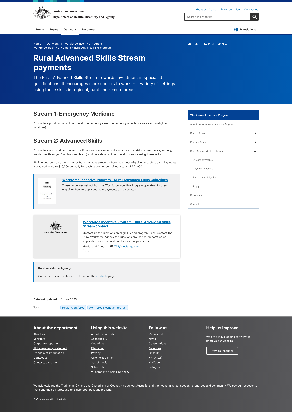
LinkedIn (154, 353)
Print (211, 44)
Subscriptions (99, 367)
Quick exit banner (102, 357)
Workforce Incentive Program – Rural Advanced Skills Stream (72, 47)
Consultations (157, 343)
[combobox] (217, 17)
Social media (99, 362)
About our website (103, 334)
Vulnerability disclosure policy (110, 372)
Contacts (195, 204)
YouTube (154, 362)
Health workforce (73, 307)
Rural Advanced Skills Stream (206, 151)
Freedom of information (48, 353)
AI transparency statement (50, 348)
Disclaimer (97, 348)
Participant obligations (205, 177)
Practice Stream (199, 142)
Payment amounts (203, 168)
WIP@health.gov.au (126, 246)
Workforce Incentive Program (83, 43)
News (238, 9)
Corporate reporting (46, 343)
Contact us (251, 9)
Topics (54, 29)
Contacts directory (45, 362)
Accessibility (99, 338)
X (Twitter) (155, 357)
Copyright (97, 343)
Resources (89, 29)
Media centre (157, 334)
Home (40, 29)
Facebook (155, 348)
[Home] (74, 12)
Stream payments (203, 159)
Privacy (96, 353)
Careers (214, 9)
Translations (248, 29)
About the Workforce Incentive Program (212, 124)
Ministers (227, 9)
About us (201, 9)
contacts (101, 276)
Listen (196, 44)
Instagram (155, 367)
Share (225, 44)
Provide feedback (222, 350)
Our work (70, 29)
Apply (196, 186)
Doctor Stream (198, 133)
